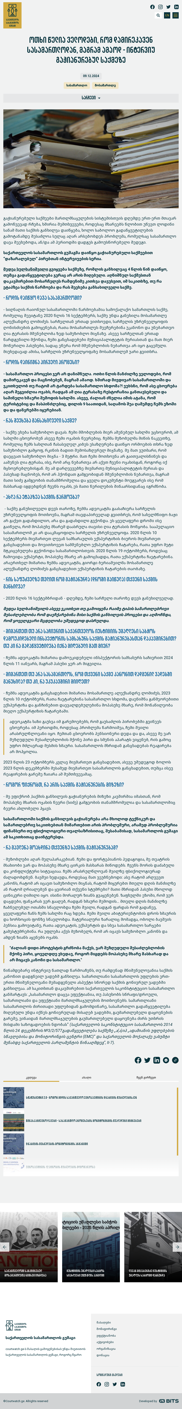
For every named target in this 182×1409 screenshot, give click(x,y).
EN (167, 15)
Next (177, 1247)
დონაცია (103, 1355)
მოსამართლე (105, 85)
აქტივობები (105, 1342)
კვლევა (31, 1077)
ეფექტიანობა (106, 1335)
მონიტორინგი (107, 1329)
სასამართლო (76, 85)
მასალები (104, 1322)
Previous (4, 1247)
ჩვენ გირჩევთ (146, 1077)
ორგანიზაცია (106, 1348)
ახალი (86, 1077)
